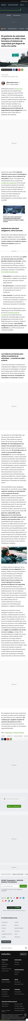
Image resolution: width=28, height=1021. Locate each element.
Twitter (16, 70)
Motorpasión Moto (18, 984)
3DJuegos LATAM (18, 1004)
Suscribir (23, 886)
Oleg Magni (9, 732)
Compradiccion (5, 996)
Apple (3, 931)
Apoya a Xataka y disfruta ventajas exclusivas (14, 910)
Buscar (26, 948)
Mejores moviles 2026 (18, 874)
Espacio (4, 925)
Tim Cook (21, 28)
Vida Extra (16, 964)
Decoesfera (4, 994)
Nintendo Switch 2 (12, 28)
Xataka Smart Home (6, 968)
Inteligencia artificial (7, 934)
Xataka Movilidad (18, 736)
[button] (13, 82)
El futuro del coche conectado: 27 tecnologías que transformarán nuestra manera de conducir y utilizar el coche (13, 219)
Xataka (3, 962)
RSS (3, 900)
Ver (14, 806)
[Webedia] (24, 1)
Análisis (16, 922)
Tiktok (12, 900)
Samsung (17, 931)
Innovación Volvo (16, 15)
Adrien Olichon (19, 732)
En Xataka (5, 215)
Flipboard (19, 70)
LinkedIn (9, 900)
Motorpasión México (19, 1010)
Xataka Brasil (5, 1006)
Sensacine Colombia (19, 1008)
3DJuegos (16, 962)
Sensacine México (18, 1006)
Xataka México (5, 1004)
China (4, 28)
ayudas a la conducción (9, 183)
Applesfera (4, 966)
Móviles (16, 925)
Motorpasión (17, 982)
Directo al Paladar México (6, 1011)
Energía (4, 928)
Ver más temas (6, 941)
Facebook (14, 70)
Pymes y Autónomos (19, 994)
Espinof (16, 974)
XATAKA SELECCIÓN (13, 5)
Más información (5, 1019)
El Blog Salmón (18, 992)
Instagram (20, 897)
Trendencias (5, 992)
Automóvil (9, 736)
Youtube (17, 897)
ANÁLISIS (3, 5)
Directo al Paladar (6, 982)
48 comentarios (7, 69)
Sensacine (17, 972)
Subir (22, 954)
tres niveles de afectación (9, 272)
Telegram (23, 897)
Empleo (4, 937)
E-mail (22, 70)
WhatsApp (8, 897)
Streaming (4, 922)
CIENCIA (22, 5)
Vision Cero (18, 89)
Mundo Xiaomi (5, 971)
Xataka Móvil (5, 964)
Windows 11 (17, 937)
